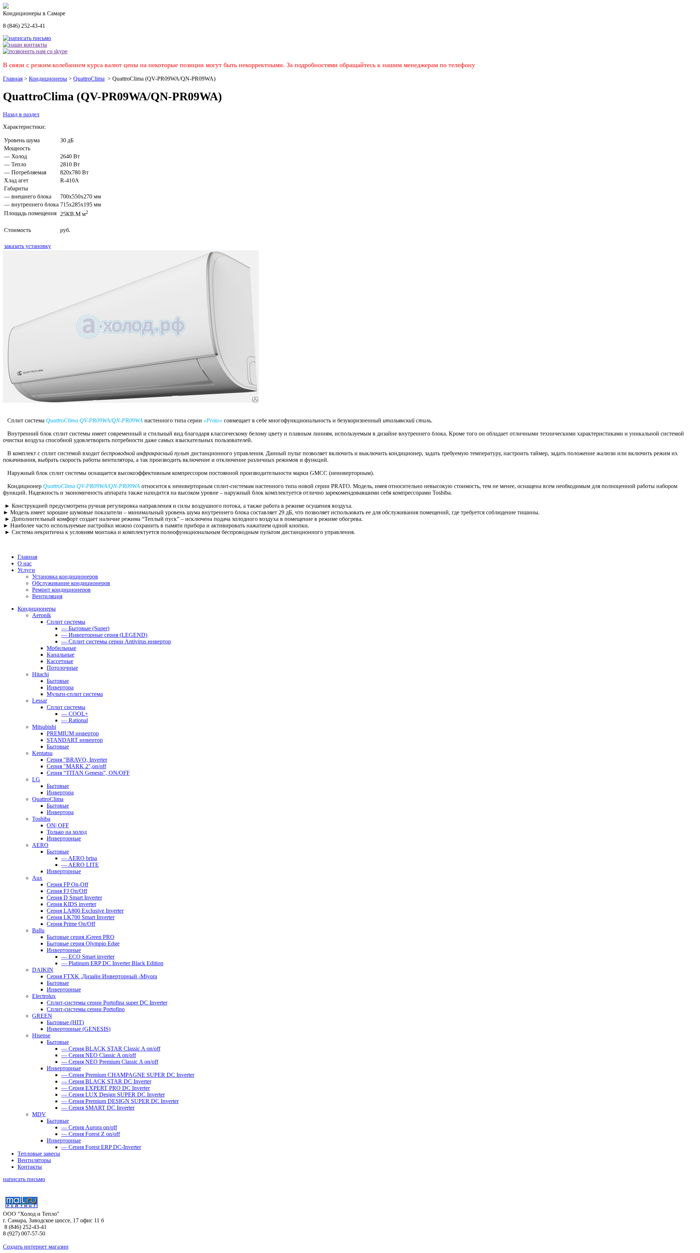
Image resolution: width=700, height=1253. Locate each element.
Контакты (30, 1167)
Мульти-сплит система (75, 694)
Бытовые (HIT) (65, 1022)
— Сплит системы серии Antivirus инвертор (116, 641)
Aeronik (41, 615)
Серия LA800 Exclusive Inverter (85, 911)
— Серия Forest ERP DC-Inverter (101, 1147)
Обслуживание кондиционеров (71, 583)
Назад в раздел (21, 114)
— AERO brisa (79, 858)
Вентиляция (47, 596)
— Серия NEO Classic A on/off (98, 1055)
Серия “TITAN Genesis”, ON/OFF (88, 773)
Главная (13, 79)
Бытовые (58, 681)
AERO (40, 845)
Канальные (60, 654)
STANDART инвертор (75, 740)
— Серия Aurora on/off (89, 1127)
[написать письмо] (27, 38)
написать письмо (24, 1179)
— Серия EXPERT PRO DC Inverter (105, 1088)
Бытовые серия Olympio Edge (83, 943)
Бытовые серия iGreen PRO (80, 937)
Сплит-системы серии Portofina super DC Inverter (107, 1002)
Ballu (38, 930)
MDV (39, 1114)
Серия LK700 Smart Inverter (80, 917)
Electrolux (44, 996)
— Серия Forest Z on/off (90, 1134)
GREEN (42, 1016)
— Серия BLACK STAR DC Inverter (106, 1081)
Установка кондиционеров (65, 576)
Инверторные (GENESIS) (78, 1029)
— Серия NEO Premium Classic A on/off (109, 1062)
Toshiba (41, 819)
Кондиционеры (48, 79)
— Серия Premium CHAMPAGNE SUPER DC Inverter (127, 1075)
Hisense (41, 1035)
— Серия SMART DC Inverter (98, 1108)
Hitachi (40, 674)
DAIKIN (42, 970)
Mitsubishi (44, 727)
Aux (37, 878)
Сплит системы (66, 622)
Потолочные (62, 668)
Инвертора (60, 687)
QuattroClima (89, 79)
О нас (25, 563)
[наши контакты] (25, 45)
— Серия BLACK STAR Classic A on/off (110, 1048)
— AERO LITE (80, 865)
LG (36, 779)
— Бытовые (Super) (85, 628)
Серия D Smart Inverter (74, 897)
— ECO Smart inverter (87, 957)
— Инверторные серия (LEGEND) (104, 635)
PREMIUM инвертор (73, 733)
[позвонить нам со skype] (35, 51)
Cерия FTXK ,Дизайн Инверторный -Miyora (102, 976)
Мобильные (61, 648)
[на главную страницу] (6, 7)
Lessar (39, 700)
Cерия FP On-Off (67, 884)
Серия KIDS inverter (71, 904)
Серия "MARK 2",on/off (76, 766)
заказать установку (27, 246)
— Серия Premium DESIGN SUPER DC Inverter (120, 1101)
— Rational (74, 720)
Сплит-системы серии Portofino (86, 1009)
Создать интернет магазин (36, 1247)
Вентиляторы (34, 1160)
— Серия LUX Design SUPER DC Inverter (113, 1094)
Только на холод (67, 832)
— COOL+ (74, 714)
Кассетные (60, 661)
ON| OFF (58, 825)
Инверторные (64, 838)
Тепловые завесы (39, 1153)
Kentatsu (42, 753)
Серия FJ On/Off (67, 891)
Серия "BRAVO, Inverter (77, 760)
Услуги (26, 570)
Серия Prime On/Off (71, 924)
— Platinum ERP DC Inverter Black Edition (112, 963)
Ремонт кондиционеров (61, 590)
